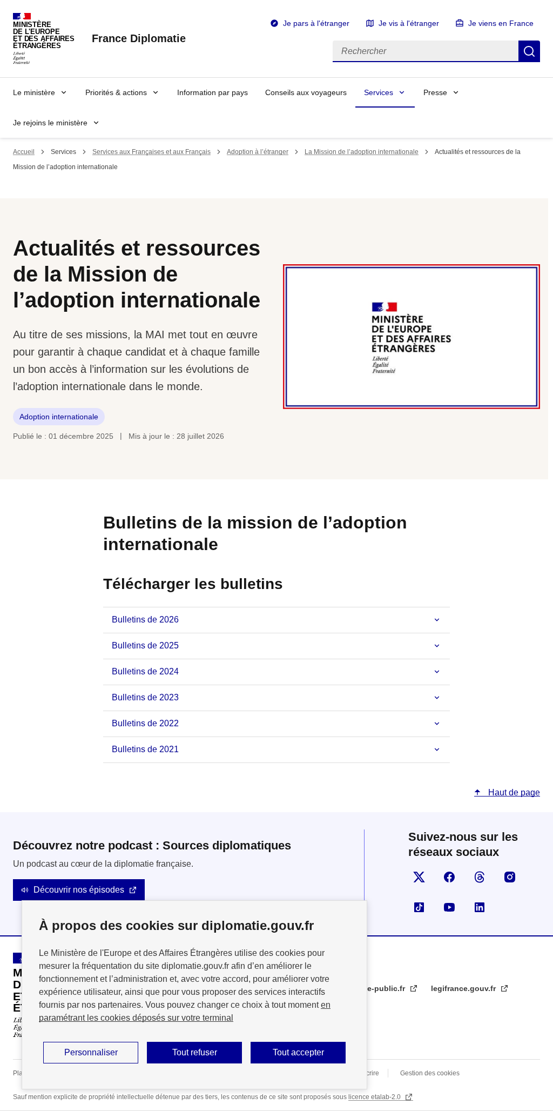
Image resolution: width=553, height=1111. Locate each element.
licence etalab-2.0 (375, 1097)
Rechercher (529, 51)
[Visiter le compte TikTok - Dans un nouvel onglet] (419, 907)
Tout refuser (194, 1052)
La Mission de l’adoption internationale (362, 152)
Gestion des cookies (430, 1073)
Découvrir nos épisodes (78, 889)
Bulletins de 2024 (145, 671)
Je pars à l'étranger (316, 23)
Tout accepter (298, 1052)
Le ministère (34, 92)
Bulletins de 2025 (145, 645)
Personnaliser (91, 1052)
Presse (435, 92)
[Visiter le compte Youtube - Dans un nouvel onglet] (449, 907)
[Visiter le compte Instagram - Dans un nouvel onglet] (510, 877)
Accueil (24, 152)
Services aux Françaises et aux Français (151, 152)
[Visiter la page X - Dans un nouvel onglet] (419, 877)
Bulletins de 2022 (145, 723)
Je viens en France (501, 23)
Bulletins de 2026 (145, 619)
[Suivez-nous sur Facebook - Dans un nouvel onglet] (449, 877)
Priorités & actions (116, 92)
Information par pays (212, 92)
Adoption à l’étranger (257, 152)
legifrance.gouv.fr (464, 988)
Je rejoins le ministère (50, 122)
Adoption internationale (58, 416)
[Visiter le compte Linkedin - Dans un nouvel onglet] (479, 907)
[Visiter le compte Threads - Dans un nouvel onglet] (479, 877)
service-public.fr (376, 988)
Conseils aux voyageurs (306, 92)
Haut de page (513, 792)
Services (378, 92)
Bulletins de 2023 (145, 697)
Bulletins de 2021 (145, 749)
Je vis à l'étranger (409, 23)
